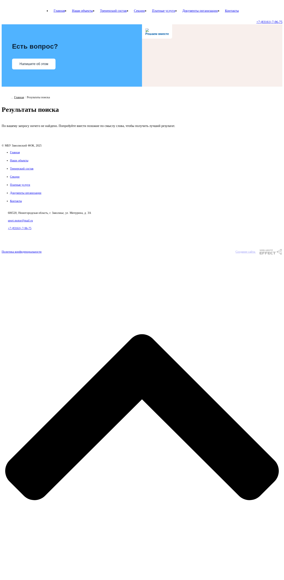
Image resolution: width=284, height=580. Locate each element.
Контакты (232, 10)
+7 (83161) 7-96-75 (269, 22)
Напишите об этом (34, 64)
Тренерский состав (113, 10)
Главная (59, 10)
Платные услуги (163, 10)
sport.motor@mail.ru (20, 220)
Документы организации (200, 10)
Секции (139, 10)
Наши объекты (82, 10)
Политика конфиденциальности (22, 251)
